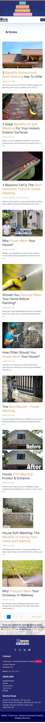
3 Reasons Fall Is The (22, 189)
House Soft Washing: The (20, 537)
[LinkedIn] (24, 650)
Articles (5, 81)
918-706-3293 (9, 629)
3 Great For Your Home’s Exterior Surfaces (21, 128)
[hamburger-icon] (42, 19)
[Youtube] (29, 650)
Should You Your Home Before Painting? (21, 299)
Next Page (37, 617)
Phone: (5, 671)
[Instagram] (20, 650)
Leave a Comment (8, 198)
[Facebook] (15, 650)
